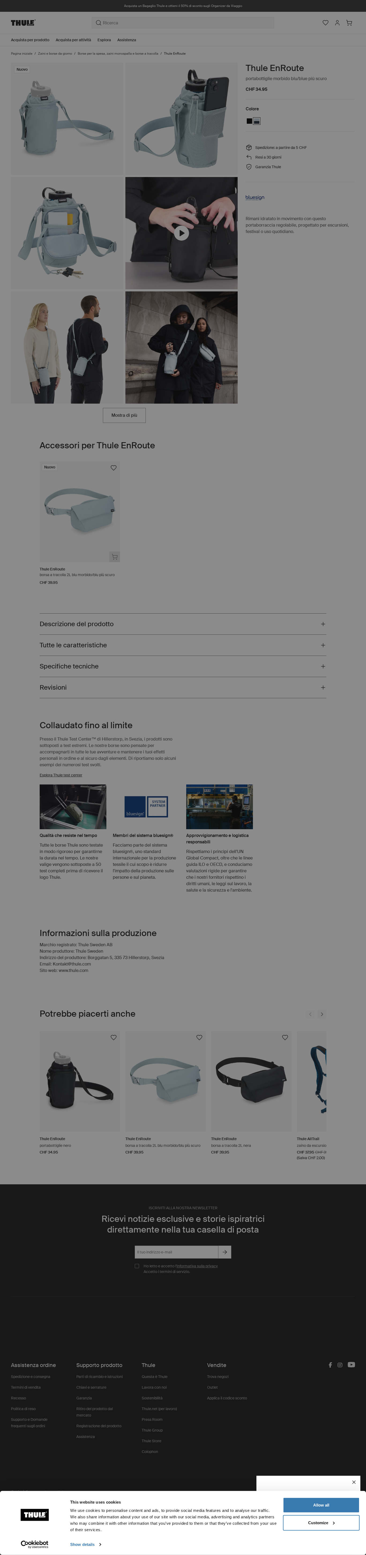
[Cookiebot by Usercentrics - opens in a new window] (34, 1545)
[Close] (354, 1482)
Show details (82, 1544)
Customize (318, 1522)
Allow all (321, 1505)
